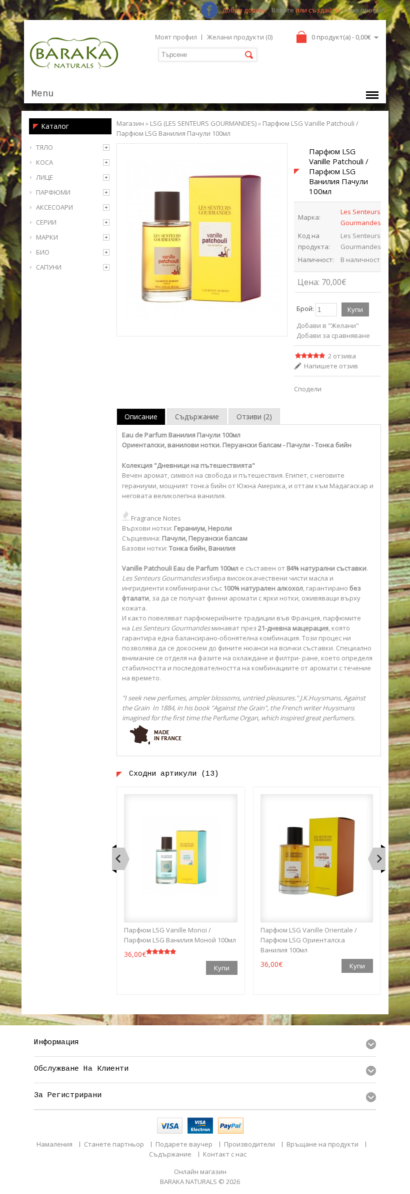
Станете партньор (114, 1144)
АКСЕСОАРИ (54, 207)
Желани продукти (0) (239, 36)
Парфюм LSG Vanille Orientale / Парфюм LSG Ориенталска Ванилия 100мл (308, 939)
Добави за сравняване (333, 335)
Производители (249, 1144)
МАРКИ (47, 237)
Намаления (54, 1144)
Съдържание (197, 416)
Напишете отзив (331, 365)
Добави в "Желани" (327, 325)
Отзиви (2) (254, 416)
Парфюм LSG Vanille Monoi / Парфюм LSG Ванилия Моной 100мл (180, 934)
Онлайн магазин (200, 1171)
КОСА (44, 162)
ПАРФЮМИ (53, 192)
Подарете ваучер (184, 1144)
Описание (141, 416)
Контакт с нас (224, 1154)
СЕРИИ (46, 222)
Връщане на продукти (322, 1144)
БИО (43, 252)
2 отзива (342, 355)
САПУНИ (49, 267)
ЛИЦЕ (44, 177)
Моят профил (176, 36)
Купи (222, 967)
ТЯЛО (44, 147)
